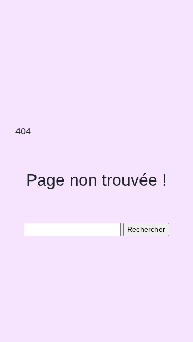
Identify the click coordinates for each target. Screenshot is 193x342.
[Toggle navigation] (22, 24)
